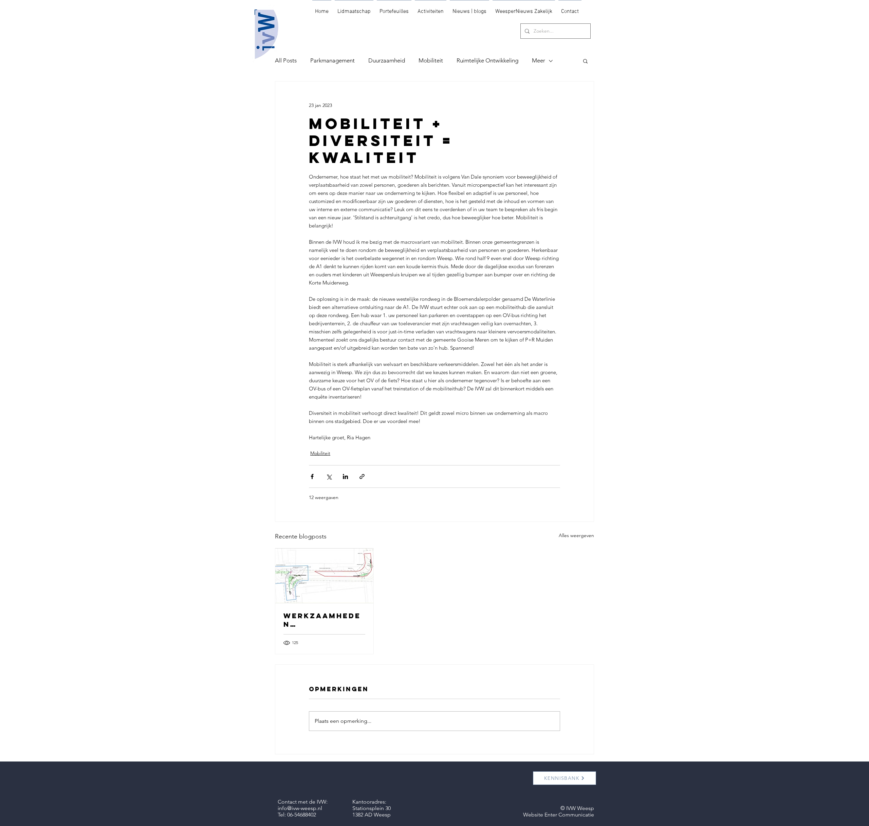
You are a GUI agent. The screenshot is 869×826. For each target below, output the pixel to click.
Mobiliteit (431, 60)
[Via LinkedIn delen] (345, 476)
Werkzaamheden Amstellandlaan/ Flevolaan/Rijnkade (323, 619)
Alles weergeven (576, 535)
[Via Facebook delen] (312, 476)
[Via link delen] (362, 476)
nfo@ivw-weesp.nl (300, 808)
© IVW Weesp (577, 808)
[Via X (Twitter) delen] (329, 476)
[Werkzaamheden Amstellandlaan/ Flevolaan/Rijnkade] (324, 575)
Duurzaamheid (386, 60)
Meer (538, 60)
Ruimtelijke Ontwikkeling (487, 60)
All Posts (286, 60)
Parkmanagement (332, 60)
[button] (585, 60)
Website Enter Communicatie (558, 814)
